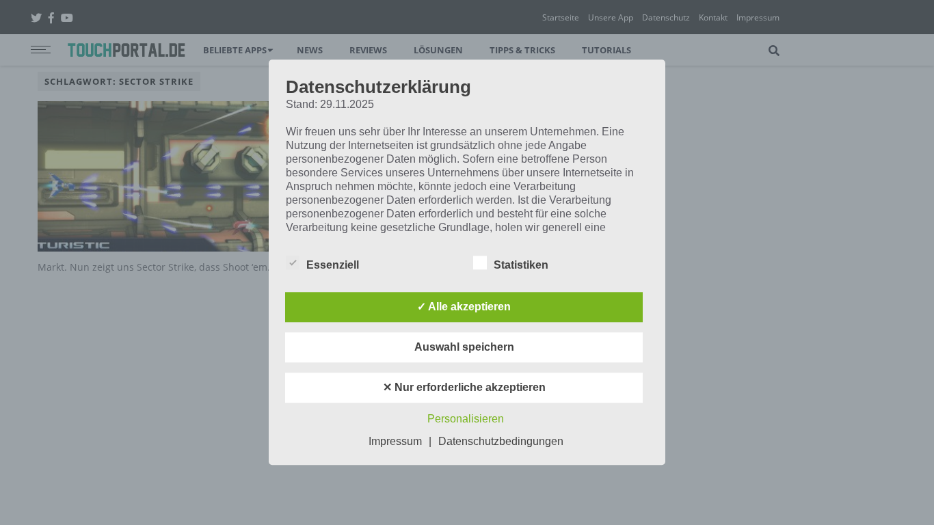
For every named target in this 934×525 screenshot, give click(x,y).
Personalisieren (465, 419)
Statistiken (521, 265)
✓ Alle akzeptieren (464, 307)
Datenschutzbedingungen (500, 442)
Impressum (395, 442)
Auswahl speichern (464, 347)
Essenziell (332, 265)
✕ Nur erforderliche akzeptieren (464, 388)
